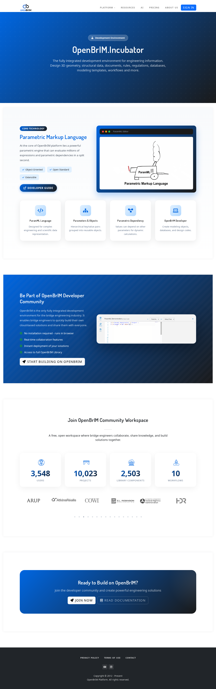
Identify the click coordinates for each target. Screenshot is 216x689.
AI (142, 7)
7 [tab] (101, 516)
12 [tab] (123, 516)
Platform (107, 7)
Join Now (84, 600)
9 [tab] (110, 516)
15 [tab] (136, 516)
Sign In (188, 7)
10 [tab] (114, 516)
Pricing (154, 7)
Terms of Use (112, 657)
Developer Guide (40, 188)
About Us (171, 7)
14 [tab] (132, 516)
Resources (128, 7)
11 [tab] (119, 516)
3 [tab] (83, 516)
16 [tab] (141, 516)
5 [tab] (92, 516)
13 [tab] (127, 516)
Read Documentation (125, 600)
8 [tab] (105, 516)
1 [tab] (74, 516)
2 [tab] (79, 516)
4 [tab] (88, 516)
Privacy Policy (89, 657)
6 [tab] (96, 516)
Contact (131, 657)
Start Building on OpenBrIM (54, 362)
